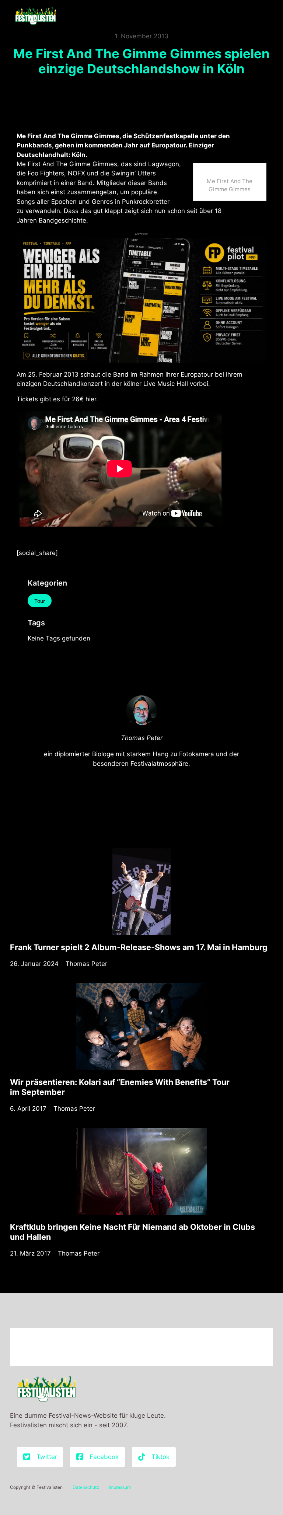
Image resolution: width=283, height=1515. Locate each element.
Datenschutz (86, 1487)
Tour (39, 601)
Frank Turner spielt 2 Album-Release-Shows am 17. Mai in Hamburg (139, 947)
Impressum (120, 1487)
